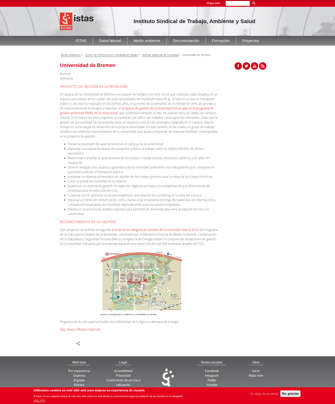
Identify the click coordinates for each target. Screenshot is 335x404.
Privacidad (123, 375)
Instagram (211, 375)
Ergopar (79, 380)
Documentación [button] (186, 41)
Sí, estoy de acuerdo (264, 394)
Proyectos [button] (250, 41)
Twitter (211, 380)
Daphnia (79, 375)
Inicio (256, 371)
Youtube (212, 385)
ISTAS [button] (81, 41)
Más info (39, 400)
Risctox (79, 385)
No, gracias (290, 393)
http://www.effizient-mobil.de (80, 329)
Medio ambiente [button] (147, 41)
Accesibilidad (123, 371)
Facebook (212, 371)
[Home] (76, 21)
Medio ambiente (71, 55)
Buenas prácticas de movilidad (160, 55)
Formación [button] (221, 41)
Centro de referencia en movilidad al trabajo (111, 55)
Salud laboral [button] (110, 41)
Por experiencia (79, 371)
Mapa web (213, 3)
